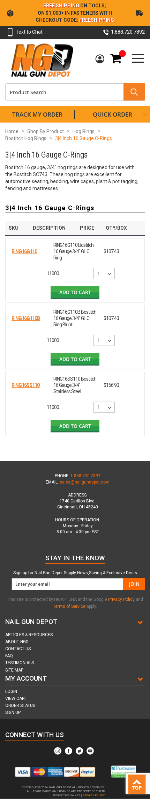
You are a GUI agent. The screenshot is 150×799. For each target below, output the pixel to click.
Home (11, 131)
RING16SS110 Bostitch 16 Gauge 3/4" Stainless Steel (74, 385)
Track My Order (37, 114)
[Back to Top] (138, 784)
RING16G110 (24, 251)
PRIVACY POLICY (94, 795)
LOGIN (11, 691)
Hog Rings (84, 131)
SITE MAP (14, 670)
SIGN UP (13, 712)
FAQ (9, 655)
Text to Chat (29, 32)
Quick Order (112, 114)
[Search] (134, 91)
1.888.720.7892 (85, 475)
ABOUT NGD (17, 641)
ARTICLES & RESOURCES (29, 634)
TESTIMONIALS (19, 662)
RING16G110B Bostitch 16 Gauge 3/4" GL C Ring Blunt (74, 318)
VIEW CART (16, 698)
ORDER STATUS (20, 705)
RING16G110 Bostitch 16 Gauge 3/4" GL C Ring (73, 251)
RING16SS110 (25, 385)
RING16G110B (26, 318)
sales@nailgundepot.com (85, 482)
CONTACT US (18, 648)
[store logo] (41, 59)
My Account (100, 59)
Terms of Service (69, 606)
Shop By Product (45, 131)
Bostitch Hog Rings (25, 138)
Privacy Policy (122, 599)
